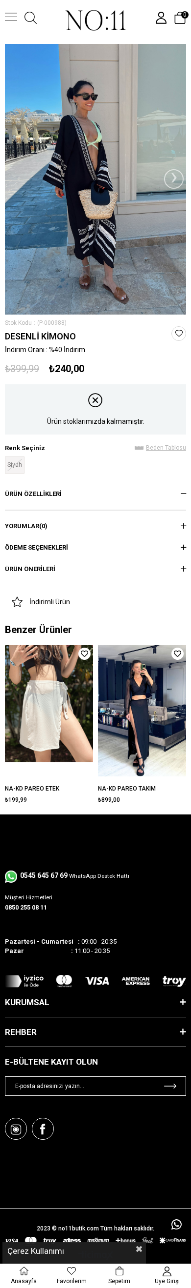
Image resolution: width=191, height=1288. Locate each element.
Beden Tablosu (166, 447)
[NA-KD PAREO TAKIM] (142, 712)
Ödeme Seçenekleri (36, 547)
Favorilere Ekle (84, 654)
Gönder (170, 1086)
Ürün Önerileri (30, 569)
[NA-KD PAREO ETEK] (49, 712)
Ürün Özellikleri (33, 493)
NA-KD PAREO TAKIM (127, 788)
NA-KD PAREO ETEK (32, 788)
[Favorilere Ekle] (179, 333)
